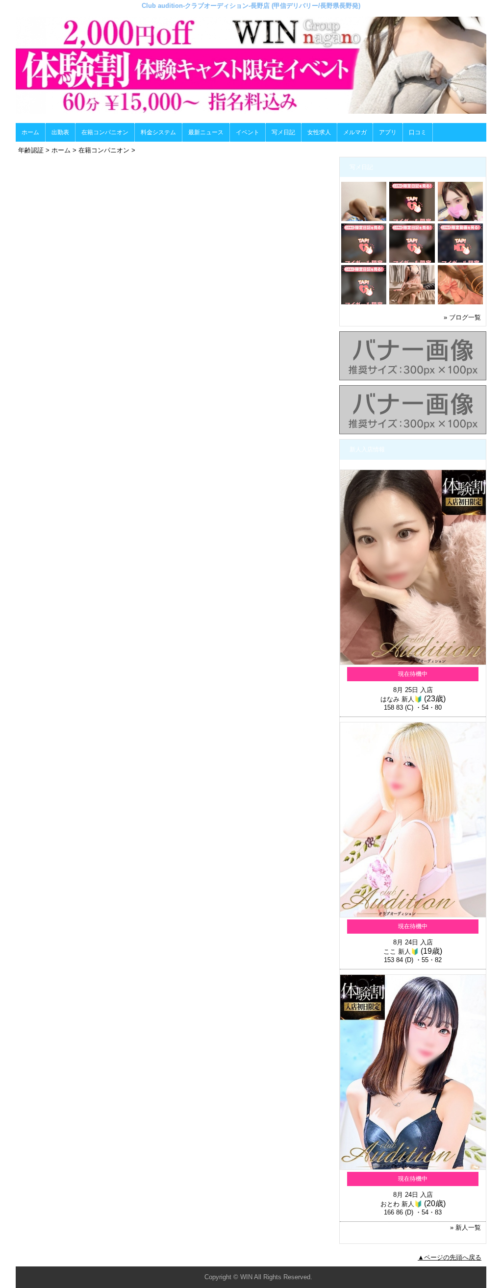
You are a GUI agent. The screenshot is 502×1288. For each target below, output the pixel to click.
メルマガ (355, 132)
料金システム (158, 132)
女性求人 (319, 132)
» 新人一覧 (465, 1227)
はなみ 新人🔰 (401, 699)
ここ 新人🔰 (401, 951)
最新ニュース (206, 132)
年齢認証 (31, 150)
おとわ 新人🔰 (401, 1204)
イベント (247, 132)
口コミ (418, 132)
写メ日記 (283, 132)
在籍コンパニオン (104, 132)
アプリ (388, 132)
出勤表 (60, 132)
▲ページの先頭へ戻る (449, 1257)
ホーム (30, 132)
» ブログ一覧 (462, 317)
